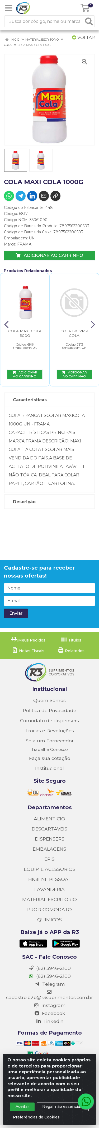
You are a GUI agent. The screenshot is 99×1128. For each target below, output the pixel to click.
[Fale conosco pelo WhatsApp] (86, 1101)
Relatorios (74, 650)
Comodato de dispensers (49, 720)
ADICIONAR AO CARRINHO (53, 255)
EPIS (49, 859)
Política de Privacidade (49, 710)
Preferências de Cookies (36, 1117)
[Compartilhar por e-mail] (44, 196)
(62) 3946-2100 (53, 976)
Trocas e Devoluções (49, 730)
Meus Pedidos (31, 640)
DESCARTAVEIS (49, 829)
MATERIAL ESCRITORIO (49, 899)
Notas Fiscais (31, 650)
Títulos (74, 640)
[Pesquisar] (89, 21)
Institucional (49, 768)
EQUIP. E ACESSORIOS (50, 869)
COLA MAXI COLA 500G (24, 333)
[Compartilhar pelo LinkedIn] (32, 196)
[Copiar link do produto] (55, 196)
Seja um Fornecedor (50, 740)
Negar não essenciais (62, 1106)
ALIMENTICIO (49, 818)
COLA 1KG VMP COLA (74, 333)
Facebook (53, 1013)
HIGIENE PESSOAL (49, 879)
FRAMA (24, 244)
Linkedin (53, 1021)
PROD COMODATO (49, 909)
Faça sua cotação (49, 758)
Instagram (53, 1005)
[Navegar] (6, 324)
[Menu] (8, 8)
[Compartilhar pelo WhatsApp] (9, 196)
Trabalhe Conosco (49, 749)
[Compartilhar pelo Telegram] (21, 196)
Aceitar (22, 1106)
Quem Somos (49, 700)
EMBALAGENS (49, 849)
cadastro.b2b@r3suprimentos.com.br (49, 997)
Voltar (85, 37)
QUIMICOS (49, 919)
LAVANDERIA (49, 889)
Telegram (53, 984)
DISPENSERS (49, 839)
